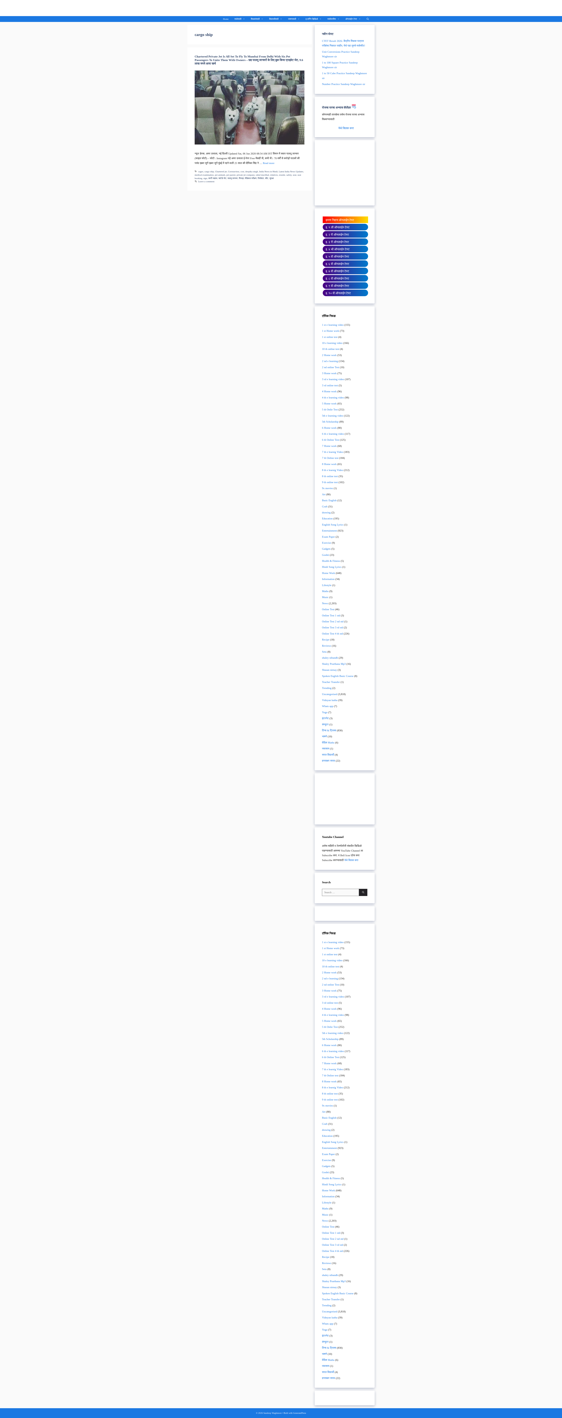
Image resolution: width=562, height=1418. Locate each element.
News (325, 603)
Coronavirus (233, 171)
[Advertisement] (344, 175)
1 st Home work (330, 330)
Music (325, 597)
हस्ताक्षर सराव (328, 760)
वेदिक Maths (328, 742)
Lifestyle (326, 585)
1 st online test (329, 337)
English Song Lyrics (332, 524)
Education (327, 518)
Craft (324, 506)
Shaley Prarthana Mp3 (334, 663)
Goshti (325, 554)
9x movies (327, 488)
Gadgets (326, 548)
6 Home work (329, 427)
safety (289, 175)
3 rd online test (330, 385)
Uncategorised (329, 694)
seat (294, 175)
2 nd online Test (330, 367)
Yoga (324, 712)
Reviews (326, 645)
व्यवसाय (325, 748)
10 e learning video (332, 343)
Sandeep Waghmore (209, 8)
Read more (268, 163)
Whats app (327, 706)
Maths (325, 591)
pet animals (220, 175)
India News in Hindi (268, 171)
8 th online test (330, 476)
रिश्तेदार (261, 178)
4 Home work (329, 391)
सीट (266, 178)
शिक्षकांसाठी (255, 19)
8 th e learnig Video (332, 470)
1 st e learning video (333, 324)
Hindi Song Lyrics (331, 566)
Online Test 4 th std (332, 633)
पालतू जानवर (233, 178)
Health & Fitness (331, 560)
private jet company (246, 175)
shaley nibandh (330, 657)
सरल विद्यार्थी (328, 754)
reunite (282, 175)
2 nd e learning (330, 361)
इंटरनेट (325, 718)
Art (323, 494)
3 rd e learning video (333, 379)
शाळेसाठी (237, 19)
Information (328, 579)
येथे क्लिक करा (346, 128)
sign (205, 178)
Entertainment (329, 530)
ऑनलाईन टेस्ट (351, 19)
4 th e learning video (333, 397)
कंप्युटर (325, 724)
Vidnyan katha (329, 700)
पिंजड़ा (241, 178)
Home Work (328, 573)
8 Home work (329, 464)
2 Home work (329, 355)
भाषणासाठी (292, 19)
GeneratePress (299, 1413)
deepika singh (251, 171)
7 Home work (329, 445)
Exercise (326, 542)
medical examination (204, 175)
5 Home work (329, 403)
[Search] (363, 892)
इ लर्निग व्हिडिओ (312, 19)
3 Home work (329, 373)
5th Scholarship (330, 421)
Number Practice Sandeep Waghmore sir (343, 84)
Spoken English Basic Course (337, 676)
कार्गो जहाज (212, 178)
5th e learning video (332, 415)
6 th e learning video (333, 433)
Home (226, 19)
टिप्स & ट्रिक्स (329, 730)
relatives (274, 175)
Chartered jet (221, 171)
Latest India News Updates (291, 171)
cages (200, 171)
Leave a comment (206, 181)
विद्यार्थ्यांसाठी (274, 19)
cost (242, 171)
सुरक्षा (271, 178)
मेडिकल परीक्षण (251, 178)
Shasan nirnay (329, 669)
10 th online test (330, 349)
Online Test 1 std (331, 615)
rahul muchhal (262, 175)
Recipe (325, 639)
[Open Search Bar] (368, 19)
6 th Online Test (330, 439)
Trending (326, 688)
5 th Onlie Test (330, 409)
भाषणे (324, 736)
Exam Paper (328, 536)
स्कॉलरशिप (331, 19)
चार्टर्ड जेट (222, 178)
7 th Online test (330, 457)
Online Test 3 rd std (332, 627)
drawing (326, 512)
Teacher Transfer (331, 682)
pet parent (230, 175)
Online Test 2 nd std (332, 621)
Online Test (328, 609)
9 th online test (330, 482)
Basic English (329, 500)
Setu (324, 651)
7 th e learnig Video (332, 451)
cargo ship (209, 171)
